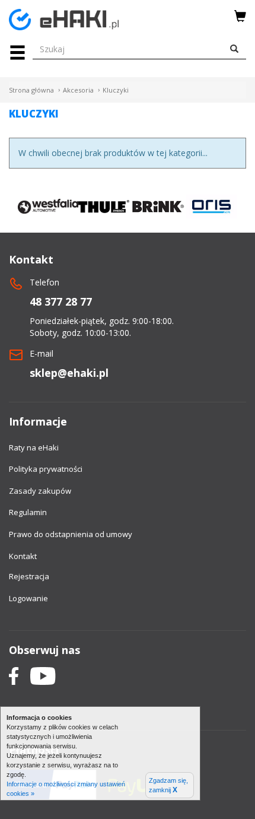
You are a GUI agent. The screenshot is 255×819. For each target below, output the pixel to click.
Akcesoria (78, 89)
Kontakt (23, 556)
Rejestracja (29, 576)
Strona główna (31, 89)
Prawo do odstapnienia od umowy (70, 534)
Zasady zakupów (40, 490)
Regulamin (28, 512)
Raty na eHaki (34, 447)
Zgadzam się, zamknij (168, 785)
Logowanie (28, 598)
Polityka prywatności (45, 469)
